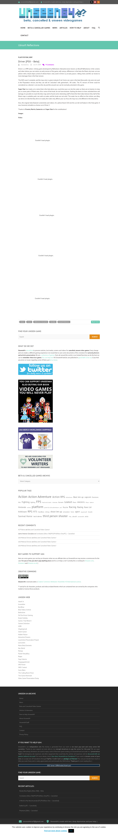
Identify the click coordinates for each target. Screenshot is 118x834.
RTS (35, 511)
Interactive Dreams (24, 637)
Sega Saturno (22, 659)
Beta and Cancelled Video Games (30, 706)
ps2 (61, 507)
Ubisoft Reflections (64, 322)
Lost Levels (21, 643)
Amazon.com (89, 561)
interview (54, 502)
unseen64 (81, 516)
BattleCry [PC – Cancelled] (27, 806)
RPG (30, 511)
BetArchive (21, 613)
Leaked (68, 502)
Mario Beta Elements (25, 645)
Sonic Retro (21, 670)
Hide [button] (71, 831)
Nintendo (22, 507)
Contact (24, 35)
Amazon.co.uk (32, 563)
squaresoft (84, 512)
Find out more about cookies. (55, 831)
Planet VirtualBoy (23, 654)
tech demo (37, 516)
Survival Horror (25, 516)
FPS (38, 502)
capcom (87, 497)
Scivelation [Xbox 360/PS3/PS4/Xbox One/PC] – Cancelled (55, 534)
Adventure (69, 497)
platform (37, 507)
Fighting (26, 502)
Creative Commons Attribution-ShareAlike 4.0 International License (59, 582)
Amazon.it (21, 563)
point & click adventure (51, 507)
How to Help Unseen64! (27, 714)
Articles (63, 28)
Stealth (90, 512)
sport (77, 511)
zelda (86, 516)
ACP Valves (21, 530)
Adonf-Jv (21, 602)
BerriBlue (21, 607)
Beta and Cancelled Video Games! (39, 530)
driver (29, 322)
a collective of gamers (47, 355)
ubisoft (74, 517)
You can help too (47, 358)
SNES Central (22, 667)
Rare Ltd (87, 507)
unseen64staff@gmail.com (29, 2)
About (87, 28)
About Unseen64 (24, 718)
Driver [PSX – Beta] (28, 61)
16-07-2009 (37, 65)
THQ (70, 516)
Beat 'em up (78, 497)
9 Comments (50, 65)
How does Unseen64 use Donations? (63, 756)
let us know (53, 360)
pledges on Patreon (70, 759)
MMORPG (81, 502)
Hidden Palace (22, 635)
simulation (66, 512)
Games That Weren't (24, 621)
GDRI (19, 626)
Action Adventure (39, 497)
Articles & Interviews (26, 710)
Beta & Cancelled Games (39, 28)
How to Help (75, 28)
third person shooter (55, 516)
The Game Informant (25, 676)
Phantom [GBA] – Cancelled (28, 811)
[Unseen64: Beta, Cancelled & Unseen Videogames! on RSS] (98, 2)
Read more (95, 322)
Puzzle (65, 507)
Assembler (21, 604)
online (29, 507)
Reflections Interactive (41, 322)
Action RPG (58, 496)
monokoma (25, 65)
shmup (47, 512)
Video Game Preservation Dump (28, 678)
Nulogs (20, 651)
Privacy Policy (23, 734)
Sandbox (53, 322)
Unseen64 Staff (24, 722)
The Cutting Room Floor (26, 673)
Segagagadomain (24, 662)
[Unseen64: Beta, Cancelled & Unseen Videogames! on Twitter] (91, 2)
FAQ (93, 28)
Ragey (20, 656)
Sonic (72, 512)
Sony (30, 57)
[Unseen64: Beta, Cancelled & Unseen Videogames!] (52, 15)
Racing (72, 507)
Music (87, 502)
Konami (60, 502)
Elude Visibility (23, 618)
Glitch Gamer (22, 632)
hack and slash (46, 502)
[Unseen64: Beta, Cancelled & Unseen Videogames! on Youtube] (95, 2)
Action (22, 322)
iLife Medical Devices (25, 538)
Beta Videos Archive (24, 610)
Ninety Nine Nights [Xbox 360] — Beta (31, 791)
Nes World (21, 648)
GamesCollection (24, 623)
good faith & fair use (85, 358)
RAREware (22, 511)
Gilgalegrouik (22, 629)
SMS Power (21, 665)
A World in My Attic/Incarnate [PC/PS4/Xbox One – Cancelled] (39, 801)
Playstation (23, 57)
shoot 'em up (56, 511)
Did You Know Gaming (25, 615)
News (54, 28)
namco (92, 502)
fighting (32, 502)
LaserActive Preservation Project (28, 640)
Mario (74, 502)
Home (23, 28)
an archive (29, 350)
